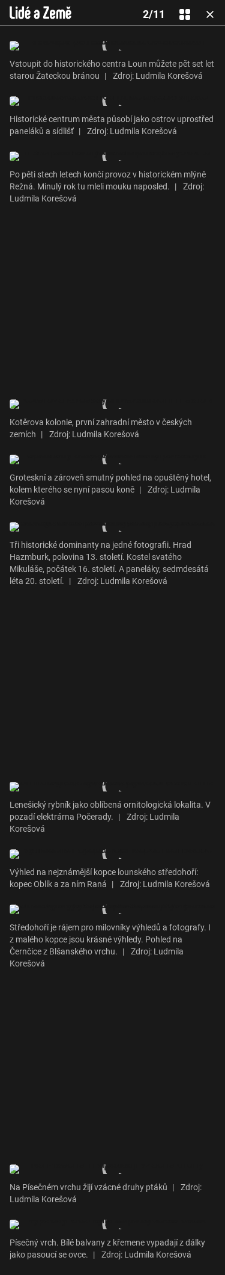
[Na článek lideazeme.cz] (40, 12)
